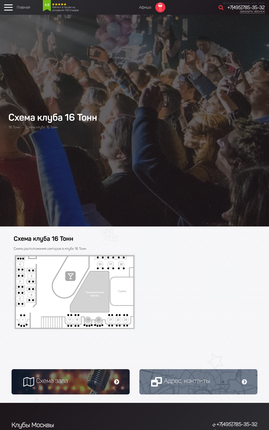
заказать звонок (252, 11)
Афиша (145, 7)
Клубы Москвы (33, 425)
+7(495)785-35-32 (246, 7)
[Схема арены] (75, 329)
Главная (23, 7)
